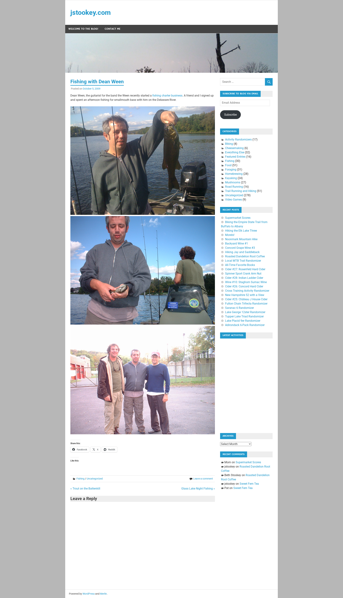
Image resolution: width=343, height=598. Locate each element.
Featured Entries (235, 156)
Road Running (234, 186)
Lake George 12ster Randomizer (245, 312)
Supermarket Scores (237, 217)
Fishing (80, 478)
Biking (229, 143)
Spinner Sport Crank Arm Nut (243, 273)
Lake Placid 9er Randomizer (242, 320)
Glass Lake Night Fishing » (198, 488)
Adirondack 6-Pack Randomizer (245, 325)
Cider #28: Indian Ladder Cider (244, 278)
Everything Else (234, 152)
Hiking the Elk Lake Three (241, 230)
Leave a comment (203, 478)
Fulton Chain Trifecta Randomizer (246, 303)
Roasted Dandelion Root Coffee (245, 256)
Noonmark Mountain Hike (241, 239)
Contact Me (112, 29)
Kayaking (231, 178)
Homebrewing (234, 174)
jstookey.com (90, 12)
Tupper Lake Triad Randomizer (244, 316)
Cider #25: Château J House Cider (246, 299)
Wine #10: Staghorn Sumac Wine (246, 282)
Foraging (230, 169)
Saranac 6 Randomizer (239, 308)
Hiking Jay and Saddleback (242, 252)
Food (228, 165)
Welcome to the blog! (83, 29)
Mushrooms (232, 182)
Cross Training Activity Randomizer (247, 290)
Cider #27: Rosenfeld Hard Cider (245, 269)
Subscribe (230, 114)
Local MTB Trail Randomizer (243, 260)
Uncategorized (95, 478)
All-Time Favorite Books (240, 265)
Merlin (103, 593)
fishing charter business (167, 95)
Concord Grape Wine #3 (240, 247)
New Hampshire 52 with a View (244, 295)
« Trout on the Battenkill (85, 488)
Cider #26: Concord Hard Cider (244, 286)
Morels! (229, 235)
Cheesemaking (234, 148)
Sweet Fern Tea (249, 483)
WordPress (89, 593)
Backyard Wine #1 (236, 243)
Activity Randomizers (238, 139)
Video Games (233, 199)
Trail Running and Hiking (240, 191)
